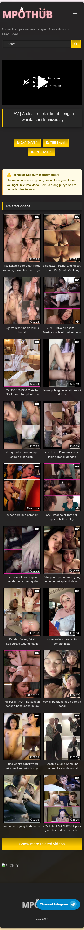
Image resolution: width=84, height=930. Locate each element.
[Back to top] (71, 918)
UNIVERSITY (43, 152)
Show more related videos (42, 844)
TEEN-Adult (57, 142)
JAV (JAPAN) (29, 142)
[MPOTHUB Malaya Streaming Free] (34, 15)
